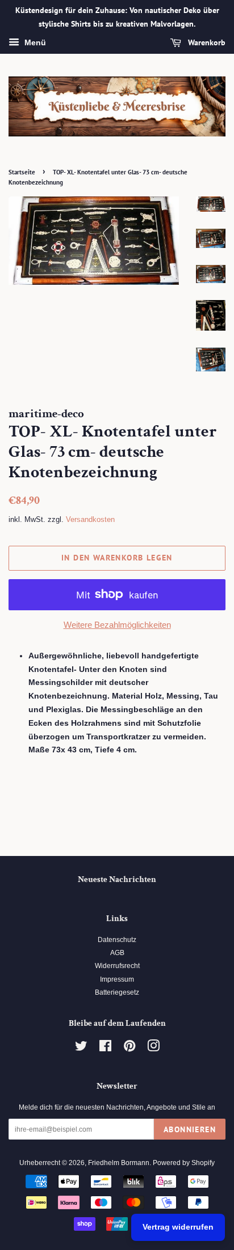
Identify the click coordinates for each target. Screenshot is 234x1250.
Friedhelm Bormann (118, 1163)
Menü (34, 42)
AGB (117, 953)
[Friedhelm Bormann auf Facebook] (105, 1048)
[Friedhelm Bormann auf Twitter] (81, 1048)
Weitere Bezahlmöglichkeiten (117, 625)
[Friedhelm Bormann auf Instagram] (153, 1048)
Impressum (117, 979)
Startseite (22, 172)
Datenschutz (117, 940)
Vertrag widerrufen (178, 1226)
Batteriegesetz (117, 992)
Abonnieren (190, 1129)
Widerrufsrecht (117, 966)
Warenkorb (205, 42)
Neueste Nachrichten (117, 879)
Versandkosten (90, 519)
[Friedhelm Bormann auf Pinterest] (129, 1048)
